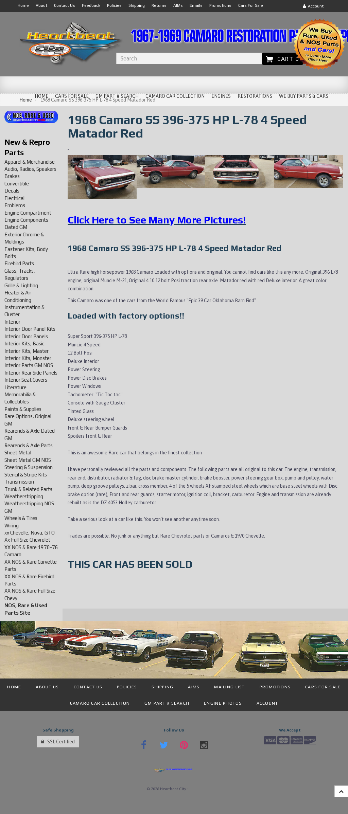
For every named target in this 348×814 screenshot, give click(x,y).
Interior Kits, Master (26, 351)
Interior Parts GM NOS (28, 365)
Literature (15, 387)
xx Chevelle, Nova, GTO (29, 533)
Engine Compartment (27, 213)
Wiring (11, 525)
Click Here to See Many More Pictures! (157, 220)
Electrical (14, 198)
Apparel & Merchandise (29, 162)
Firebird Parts (19, 263)
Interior (12, 322)
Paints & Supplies (22, 409)
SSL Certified (59, 741)
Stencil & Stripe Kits (25, 474)
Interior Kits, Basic (24, 343)
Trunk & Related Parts (28, 489)
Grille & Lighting (21, 285)
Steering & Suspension (28, 467)
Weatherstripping (23, 496)
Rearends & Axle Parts (28, 445)
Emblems (14, 205)
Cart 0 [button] (286, 58)
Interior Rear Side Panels (30, 373)
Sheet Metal (17, 452)
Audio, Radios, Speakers (30, 169)
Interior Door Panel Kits (29, 329)
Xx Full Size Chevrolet (27, 540)
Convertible (16, 183)
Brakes (12, 176)
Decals (11, 191)
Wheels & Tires (20, 518)
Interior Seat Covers (25, 380)
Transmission (19, 482)
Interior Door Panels (26, 336)
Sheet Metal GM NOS (27, 460)
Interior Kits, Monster (27, 358)
